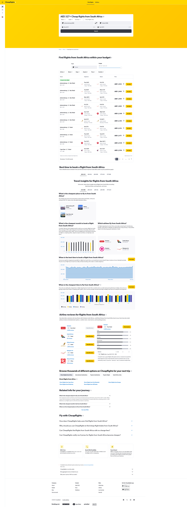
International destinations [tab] (81, 374)
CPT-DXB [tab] (109, 174)
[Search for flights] (2, 6)
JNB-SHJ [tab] (90, 174)
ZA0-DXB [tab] (83, 189)
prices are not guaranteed (88, 464)
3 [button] (122, 159)
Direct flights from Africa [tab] (66, 374)
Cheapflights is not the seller (67, 469)
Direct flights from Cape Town (66, 382)
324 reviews (70, 363)
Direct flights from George (115, 382)
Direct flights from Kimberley (66, 384)
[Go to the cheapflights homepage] (10, 2)
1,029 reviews (70, 355)
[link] (127, 326)
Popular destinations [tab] (95, 374)
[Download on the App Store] (126, 489)
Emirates (69, 325)
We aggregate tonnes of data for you (69, 472)
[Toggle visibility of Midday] (70, 306)
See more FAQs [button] (85, 409)
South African (70, 334)
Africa (64, 49)
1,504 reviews (70, 346)
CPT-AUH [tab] (102, 174)
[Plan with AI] (2, 12)
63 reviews (69, 338)
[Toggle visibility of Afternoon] (76, 306)
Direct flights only (89, 19)
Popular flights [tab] (106, 374)
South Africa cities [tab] (117, 374)
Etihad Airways (70, 342)
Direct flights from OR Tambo (90, 384)
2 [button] (119, 159)
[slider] (121, 68)
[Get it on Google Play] (126, 486)
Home (60, 49)
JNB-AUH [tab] (83, 174)
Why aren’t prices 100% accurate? (68, 474)
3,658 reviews (70, 330)
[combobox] (63, 19)
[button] (2, 2)
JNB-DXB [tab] (96, 174)
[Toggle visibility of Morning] (63, 306)
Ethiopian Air (70, 350)
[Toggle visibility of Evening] (82, 306)
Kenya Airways (70, 358)
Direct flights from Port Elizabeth (91, 382)
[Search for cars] (2, 9)
